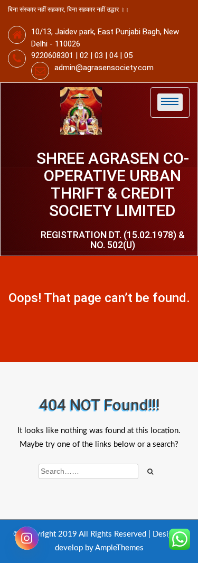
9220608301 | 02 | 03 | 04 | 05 (82, 55)
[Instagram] (27, 538)
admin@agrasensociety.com (104, 67)
